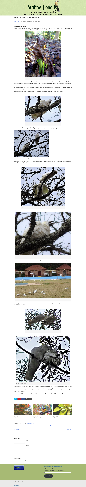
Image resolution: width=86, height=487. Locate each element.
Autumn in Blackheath (18, 415)
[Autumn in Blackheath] (23, 409)
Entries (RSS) (16, 485)
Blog (18, 21)
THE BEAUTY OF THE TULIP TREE (60, 415)
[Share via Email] (27, 399)
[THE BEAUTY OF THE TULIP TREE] (62, 409)
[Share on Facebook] (23, 399)
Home (15, 21)
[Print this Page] (30, 399)
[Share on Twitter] (15, 399)
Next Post (69, 429)
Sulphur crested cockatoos (56, 425)
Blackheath (21, 425)
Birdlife (17, 425)
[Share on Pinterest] (19, 399)
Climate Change (34, 425)
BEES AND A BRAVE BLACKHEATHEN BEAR (63, 431)
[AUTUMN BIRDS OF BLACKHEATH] (42, 409)
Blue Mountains (27, 425)
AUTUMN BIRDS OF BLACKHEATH (40, 415)
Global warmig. (48, 425)
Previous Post (17, 429)
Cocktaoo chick (41, 425)
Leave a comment (30, 423)
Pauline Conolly (43, 6)
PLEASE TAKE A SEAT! (18, 431)
